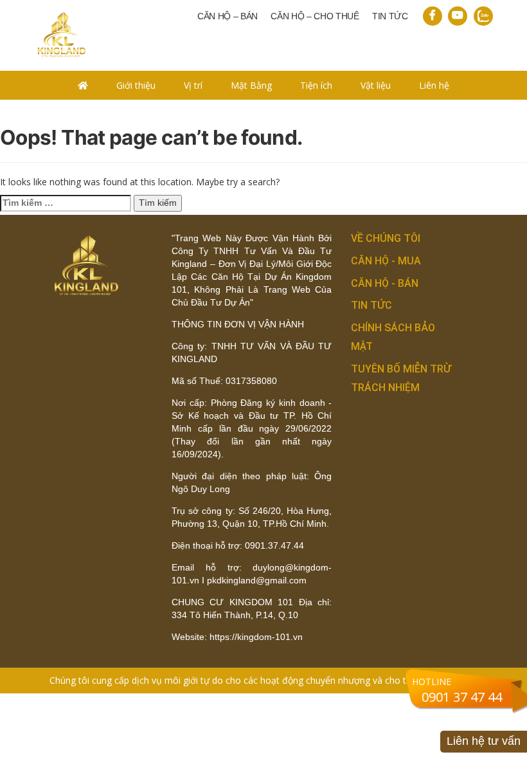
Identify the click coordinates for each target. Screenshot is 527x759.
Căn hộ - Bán (384, 283)
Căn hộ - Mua (386, 261)
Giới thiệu (136, 85)
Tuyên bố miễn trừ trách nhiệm (401, 378)
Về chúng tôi (385, 238)
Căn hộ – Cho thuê (315, 16)
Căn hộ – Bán (227, 16)
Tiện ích (316, 85)
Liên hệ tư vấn (484, 741)
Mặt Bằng (251, 85)
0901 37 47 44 (462, 697)
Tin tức (390, 16)
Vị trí (193, 85)
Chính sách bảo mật (393, 337)
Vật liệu (376, 85)
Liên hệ (434, 85)
